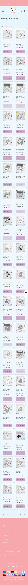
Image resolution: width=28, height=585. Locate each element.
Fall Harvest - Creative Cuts (19, 70)
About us (5, 522)
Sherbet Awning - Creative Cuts (7, 418)
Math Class (5, 229)
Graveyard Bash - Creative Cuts (20, 150)
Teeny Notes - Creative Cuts (6, 337)
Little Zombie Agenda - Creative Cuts (20, 97)
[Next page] (24, 514)
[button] (3, 10)
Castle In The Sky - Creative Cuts (7, 363)
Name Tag (18, 443)
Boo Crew (5, 43)
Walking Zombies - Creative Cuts (7, 150)
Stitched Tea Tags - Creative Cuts (20, 418)
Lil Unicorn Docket (20, 362)
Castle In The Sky (20, 336)
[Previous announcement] (3, 3)
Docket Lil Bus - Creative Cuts (19, 310)
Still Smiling (5, 124)
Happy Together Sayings (7, 444)
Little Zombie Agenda (6, 97)
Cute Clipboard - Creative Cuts (20, 283)
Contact (5, 535)
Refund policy (12, 579)
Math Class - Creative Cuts (19, 230)
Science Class (19, 256)
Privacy (5, 525)
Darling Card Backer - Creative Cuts (20, 390)
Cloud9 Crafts (13, 577)
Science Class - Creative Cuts (6, 257)
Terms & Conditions (8, 529)
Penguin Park (6, 471)
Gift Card (5, 546)
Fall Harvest (6, 69)
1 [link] (3, 514)
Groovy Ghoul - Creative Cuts (6, 177)
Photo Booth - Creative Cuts (19, 498)
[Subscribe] (22, 556)
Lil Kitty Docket (19, 202)
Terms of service (15, 581)
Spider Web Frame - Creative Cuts (7, 203)
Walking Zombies (20, 124)
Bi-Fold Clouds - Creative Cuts (7, 390)
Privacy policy (20, 579)
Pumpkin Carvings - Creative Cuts (20, 177)
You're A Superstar (7, 282)
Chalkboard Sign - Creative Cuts (7, 310)
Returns (5, 542)
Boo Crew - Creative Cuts (19, 43)
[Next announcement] (25, 3)
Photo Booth (6, 497)
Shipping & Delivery (8, 539)
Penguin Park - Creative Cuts (19, 472)
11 (20, 514)
